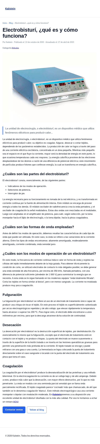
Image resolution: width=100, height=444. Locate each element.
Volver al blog (37, 410)
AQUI (15, 402)
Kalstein (10, 8)
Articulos (15, 48)
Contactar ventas (14, 409)
